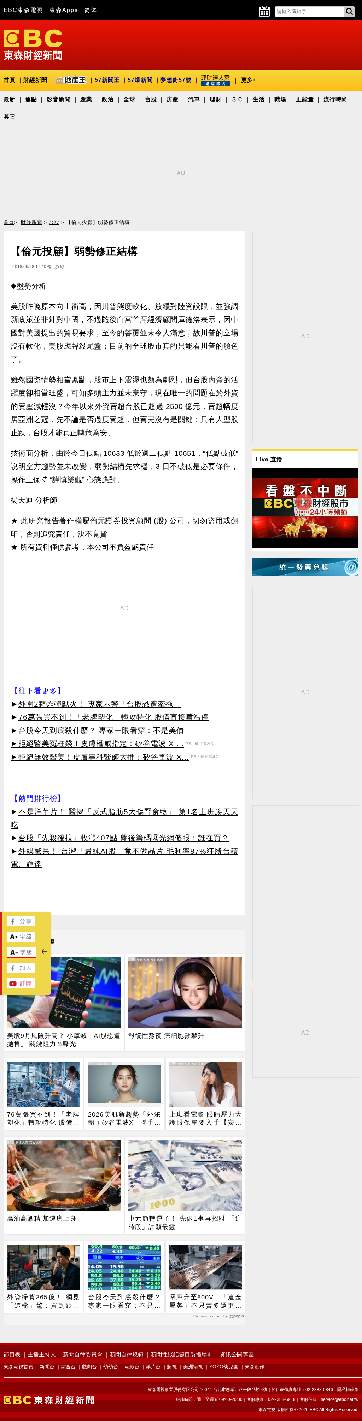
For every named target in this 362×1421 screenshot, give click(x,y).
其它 (10, 117)
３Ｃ (237, 99)
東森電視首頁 (18, 1366)
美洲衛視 (193, 1366)
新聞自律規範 (127, 1354)
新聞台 (47, 1366)
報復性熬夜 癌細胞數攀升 (166, 1035)
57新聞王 (107, 80)
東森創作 (254, 1366)
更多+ (248, 80)
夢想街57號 (176, 80)
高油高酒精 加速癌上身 (41, 1218)
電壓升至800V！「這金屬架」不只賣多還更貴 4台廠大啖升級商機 (205, 1302)
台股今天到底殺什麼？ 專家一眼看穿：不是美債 (101, 730)
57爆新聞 (140, 80)
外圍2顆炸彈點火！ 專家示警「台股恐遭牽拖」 (99, 704)
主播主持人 (42, 1354)
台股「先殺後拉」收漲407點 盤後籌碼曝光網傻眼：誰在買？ (123, 838)
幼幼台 (110, 1366)
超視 (172, 1366)
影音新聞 (59, 99)
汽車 (194, 99)
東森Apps (63, 10)
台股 (151, 99)
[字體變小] (21, 956)
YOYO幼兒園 (223, 1366)
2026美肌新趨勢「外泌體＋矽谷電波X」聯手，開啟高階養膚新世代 (124, 1119)
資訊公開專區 (237, 1354)
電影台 (131, 1366)
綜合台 (68, 1366)
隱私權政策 (347, 1389)
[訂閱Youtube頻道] (21, 987)
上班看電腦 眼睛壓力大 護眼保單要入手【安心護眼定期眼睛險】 (205, 1119)
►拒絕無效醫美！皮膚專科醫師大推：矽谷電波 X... (100, 757)
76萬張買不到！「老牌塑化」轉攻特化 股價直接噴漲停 (113, 717)
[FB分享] (21, 924)
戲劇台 (89, 1366)
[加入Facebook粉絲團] (21, 971)
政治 (108, 99)
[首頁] (33, 44)
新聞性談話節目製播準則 (182, 1354)
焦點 (31, 99)
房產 (173, 99)
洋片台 (153, 1366)
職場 (280, 99)
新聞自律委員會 (83, 1354)
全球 (129, 99)
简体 (90, 10)
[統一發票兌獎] (305, 574)
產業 (86, 99)
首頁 (10, 80)
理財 (216, 99)
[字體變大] (21, 940)
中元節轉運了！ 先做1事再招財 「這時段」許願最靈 (185, 1222)
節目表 (12, 1354)
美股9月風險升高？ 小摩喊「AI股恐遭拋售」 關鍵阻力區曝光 (64, 1039)
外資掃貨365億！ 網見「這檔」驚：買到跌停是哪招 (43, 1302)
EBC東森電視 (23, 10)
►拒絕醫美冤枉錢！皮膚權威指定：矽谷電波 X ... (97, 743)
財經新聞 (35, 80)
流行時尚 (335, 99)
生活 (259, 99)
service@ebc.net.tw (339, 1399)
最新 (10, 99)
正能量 (305, 99)
